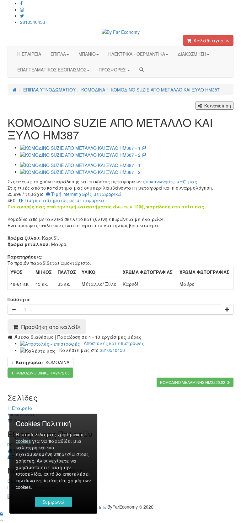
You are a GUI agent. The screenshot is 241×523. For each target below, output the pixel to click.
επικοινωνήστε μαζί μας (170, 181)
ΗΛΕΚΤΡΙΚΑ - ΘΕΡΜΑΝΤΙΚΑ (136, 54)
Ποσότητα (19, 299)
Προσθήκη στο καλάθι (49, 326)
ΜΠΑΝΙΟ (87, 54)
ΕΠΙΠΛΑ (58, 54)
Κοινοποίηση (216, 105)
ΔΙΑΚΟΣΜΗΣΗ (192, 54)
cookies (23, 441)
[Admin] (1, 513)
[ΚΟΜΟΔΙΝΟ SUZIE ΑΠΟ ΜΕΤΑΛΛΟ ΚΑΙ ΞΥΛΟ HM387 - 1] (83, 147)
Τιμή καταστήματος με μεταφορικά (63, 200)
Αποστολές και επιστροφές (112, 343)
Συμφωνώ (53, 502)
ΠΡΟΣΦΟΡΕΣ (113, 69)
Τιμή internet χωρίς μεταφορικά (85, 194)
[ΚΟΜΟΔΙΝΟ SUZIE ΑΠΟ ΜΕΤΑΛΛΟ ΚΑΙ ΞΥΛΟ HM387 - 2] (83, 154)
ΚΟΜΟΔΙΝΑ (42, 362)
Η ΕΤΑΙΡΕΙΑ (29, 54)
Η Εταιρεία (20, 408)
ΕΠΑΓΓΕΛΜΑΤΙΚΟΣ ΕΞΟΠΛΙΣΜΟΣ (51, 69)
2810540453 (32, 22)
